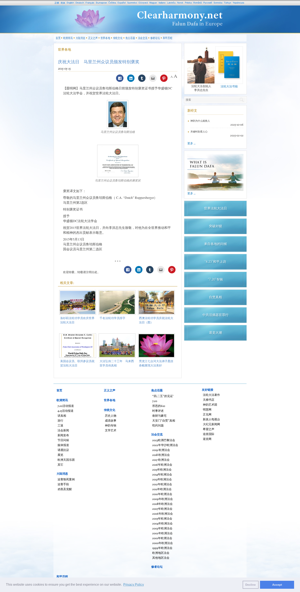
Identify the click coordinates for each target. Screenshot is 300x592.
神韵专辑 (110, 425)
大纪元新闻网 (211, 424)
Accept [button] (277, 584)
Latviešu (171, 2)
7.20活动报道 (66, 405)
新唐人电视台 (211, 419)
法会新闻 (63, 430)
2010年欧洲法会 (162, 494)
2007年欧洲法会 (162, 508)
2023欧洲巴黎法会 (163, 440)
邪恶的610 (158, 405)
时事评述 (158, 410)
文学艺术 (110, 430)
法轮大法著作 (211, 394)
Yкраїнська (238, 2)
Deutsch (80, 2)
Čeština (112, 2)
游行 (60, 420)
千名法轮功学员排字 (112, 318)
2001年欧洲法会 (162, 538)
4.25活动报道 (65, 410)
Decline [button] (250, 584)
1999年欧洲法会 (162, 548)
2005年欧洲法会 (162, 518)
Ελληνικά (143, 2)
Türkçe (227, 2)
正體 (56, 3)
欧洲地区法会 (160, 552)
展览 (60, 454)
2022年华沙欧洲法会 (165, 445)
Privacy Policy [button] (133, 584)
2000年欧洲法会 (162, 543)
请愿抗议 (63, 450)
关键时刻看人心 (199, 131)
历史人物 (110, 415)
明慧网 (207, 409)
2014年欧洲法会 (162, 474)
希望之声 (208, 429)
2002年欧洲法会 (162, 533)
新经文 (192, 110)
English (70, 2)
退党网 (207, 439)
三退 (60, 425)
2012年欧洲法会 (162, 484)
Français (90, 2)
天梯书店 (208, 399)
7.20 (154, 401)
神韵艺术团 (210, 404)
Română (197, 2)
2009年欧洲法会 (162, 499)
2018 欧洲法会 (161, 454)
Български (101, 2)
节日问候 (63, 440)
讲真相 (62, 415)
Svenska (217, 2)
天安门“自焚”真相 (163, 420)
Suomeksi (132, 2)
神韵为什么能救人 (200, 120)
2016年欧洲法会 (162, 464)
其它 (60, 464)
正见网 (207, 414)
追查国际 (208, 434)
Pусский (207, 2)
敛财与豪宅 (159, 415)
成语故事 (110, 420)
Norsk (180, 2)
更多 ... (191, 143)
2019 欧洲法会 (161, 450)
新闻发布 (63, 435)
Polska (188, 2)
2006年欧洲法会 (162, 513)
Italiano (162, 2)
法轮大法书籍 (229, 86)
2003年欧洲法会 (162, 528)
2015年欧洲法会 (162, 469)
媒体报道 (63, 445)
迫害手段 (63, 484)
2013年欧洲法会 (162, 479)
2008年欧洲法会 (162, 503)
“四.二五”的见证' (162, 396)
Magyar (153, 2)
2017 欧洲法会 (161, 459)
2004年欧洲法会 (162, 523)
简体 (63, 3)
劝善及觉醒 (65, 489)
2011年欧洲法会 (162, 489)
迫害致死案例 (66, 479)
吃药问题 (158, 425)
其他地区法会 (160, 557)
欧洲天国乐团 (66, 459)
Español (122, 2)
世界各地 (64, 49)
